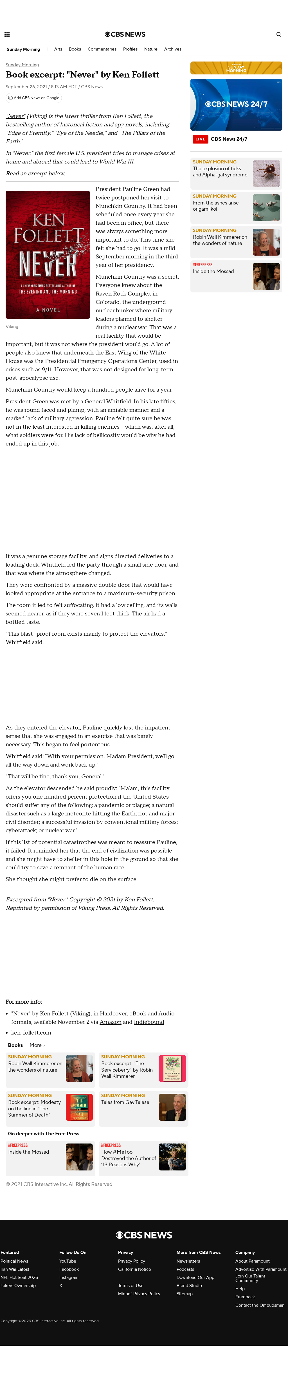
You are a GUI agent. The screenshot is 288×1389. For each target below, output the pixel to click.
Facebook (69, 1269)
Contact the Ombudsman (260, 1305)
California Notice (134, 1269)
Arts (58, 49)
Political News (14, 1261)
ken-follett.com (31, 1032)
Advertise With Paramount (261, 1269)
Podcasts (185, 1269)
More (36, 1045)
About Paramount (252, 1261)
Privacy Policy (131, 1261)
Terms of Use (130, 1285)
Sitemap (185, 1294)
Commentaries (102, 49)
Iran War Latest (15, 1269)
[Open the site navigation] (44, 34)
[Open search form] (278, 34)
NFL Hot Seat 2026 (19, 1277)
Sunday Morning (23, 49)
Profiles (130, 49)
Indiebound (149, 1022)
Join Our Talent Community (250, 1278)
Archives (172, 49)
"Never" (15, 116)
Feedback (245, 1297)
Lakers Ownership (18, 1285)
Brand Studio (189, 1285)
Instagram (68, 1277)
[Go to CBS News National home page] (125, 34)
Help (240, 1288)
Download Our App (195, 1277)
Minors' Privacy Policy (139, 1294)
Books (75, 49)
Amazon (111, 1022)
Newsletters (188, 1261)
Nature (151, 49)
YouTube (67, 1261)
